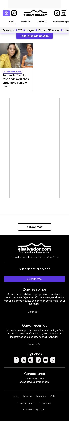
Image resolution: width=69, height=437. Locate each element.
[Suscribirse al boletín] (6, 13)
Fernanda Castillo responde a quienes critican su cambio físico (16, 81)
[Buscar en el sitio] (14, 13)
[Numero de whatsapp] (38, 361)
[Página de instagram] (30, 361)
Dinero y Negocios (33, 409)
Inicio (11, 21)
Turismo (41, 21)
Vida (52, 396)
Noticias (25, 21)
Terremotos (8, 30)
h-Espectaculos (12, 71)
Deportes (45, 402)
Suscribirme (34, 279)
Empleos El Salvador (48, 30)
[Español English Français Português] (63, 13)
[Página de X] (23, 361)
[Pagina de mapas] (57, 13)
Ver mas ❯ (34, 311)
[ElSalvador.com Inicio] (35, 12)
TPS (20, 30)
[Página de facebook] (16, 361)
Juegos (30, 30)
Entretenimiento (26, 402)
